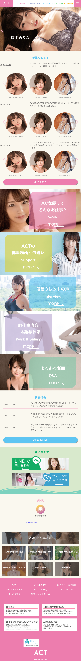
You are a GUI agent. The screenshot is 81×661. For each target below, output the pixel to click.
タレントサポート (47, 3)
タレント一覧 (40, 589)
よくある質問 (68, 3)
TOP (14, 585)
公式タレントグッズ (40, 593)
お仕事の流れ (21, 3)
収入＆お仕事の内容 (33, 3)
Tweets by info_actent (31, 522)
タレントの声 (58, 3)
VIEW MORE (40, 182)
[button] (40, 538)
